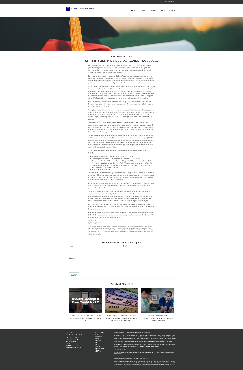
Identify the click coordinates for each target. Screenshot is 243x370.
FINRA (151, 352)
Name (71, 246)
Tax (96, 342)
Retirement (98, 335)
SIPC (154, 352)
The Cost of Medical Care (157, 315)
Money (97, 344)
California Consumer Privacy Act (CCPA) (161, 344)
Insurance (98, 340)
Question (72, 258)
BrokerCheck (147, 332)
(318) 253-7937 (169, 2)
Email (125, 246)
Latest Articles (99, 348)
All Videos (98, 350)
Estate (97, 339)
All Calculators (99, 352)
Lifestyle (97, 346)
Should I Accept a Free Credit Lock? (85, 315)
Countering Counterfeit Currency (121, 315)
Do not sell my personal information (150, 346)
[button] (143, 11)
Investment (98, 337)
